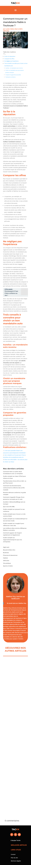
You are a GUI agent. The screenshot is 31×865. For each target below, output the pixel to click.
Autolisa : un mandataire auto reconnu (14, 68)
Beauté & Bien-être (9, 550)
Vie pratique (7, 563)
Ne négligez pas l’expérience (11, 61)
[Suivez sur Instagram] (19, 834)
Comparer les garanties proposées (13, 74)
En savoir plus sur (12, 603)
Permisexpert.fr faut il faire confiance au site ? (15, 684)
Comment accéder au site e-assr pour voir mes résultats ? (14, 734)
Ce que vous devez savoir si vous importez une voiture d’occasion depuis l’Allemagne (15, 787)
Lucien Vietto (10, 29)
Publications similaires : (10, 77)
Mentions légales (16, 861)
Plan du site (14, 858)
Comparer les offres (9, 58)
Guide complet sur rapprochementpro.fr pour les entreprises (12, 540)
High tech (6, 547)
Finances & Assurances (10, 555)
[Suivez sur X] (15, 834)
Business (6, 552)
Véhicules (6, 31)
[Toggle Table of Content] (4, 54)
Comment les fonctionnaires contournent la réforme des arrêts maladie (14, 488)
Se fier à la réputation (9, 56)
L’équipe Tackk (15, 840)
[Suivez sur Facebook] (11, 834)
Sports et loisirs (8, 566)
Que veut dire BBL (9, 506)
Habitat (5, 558)
